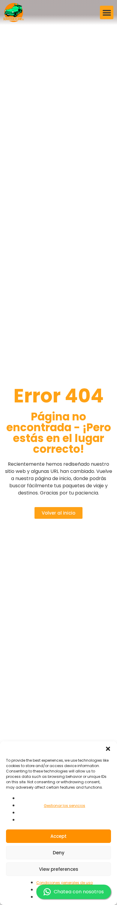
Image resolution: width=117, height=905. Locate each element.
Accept (58, 836)
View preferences (58, 869)
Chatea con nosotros (79, 891)
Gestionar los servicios (64, 805)
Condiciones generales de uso (64, 882)
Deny (58, 853)
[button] (108, 749)
